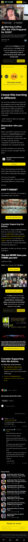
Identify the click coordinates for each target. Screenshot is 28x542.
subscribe (10, 234)
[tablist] (7, 400)
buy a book (10, 236)
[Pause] (1, 18)
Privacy (13, 535)
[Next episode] (5, 18)
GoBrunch (14, 376)
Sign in (25, 2)
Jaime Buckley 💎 (5, 39)
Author (8, 431)
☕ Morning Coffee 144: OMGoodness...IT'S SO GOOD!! (15, 497)
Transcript (19, 22)
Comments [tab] (4, 400)
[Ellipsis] (26, 418)
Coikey (6, 418)
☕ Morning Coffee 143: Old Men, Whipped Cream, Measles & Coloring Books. (16, 503)
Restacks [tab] (11, 400)
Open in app (7, 22)
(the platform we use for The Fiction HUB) (14, 378)
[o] (3, 476)
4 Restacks (14, 390)
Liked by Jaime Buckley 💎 (11, 420)
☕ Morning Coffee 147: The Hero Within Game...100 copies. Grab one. (17, 480)
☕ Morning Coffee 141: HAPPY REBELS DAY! (15, 514)
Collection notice (22, 535)
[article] (14, 476)
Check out (7, 376)
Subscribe (19, 2)
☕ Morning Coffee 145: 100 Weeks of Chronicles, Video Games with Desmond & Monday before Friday (16, 492)
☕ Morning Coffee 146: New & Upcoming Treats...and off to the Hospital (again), (16, 486)
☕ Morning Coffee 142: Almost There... (15, 509)
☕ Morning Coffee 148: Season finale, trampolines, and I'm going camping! (16, 475)
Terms (17, 535)
